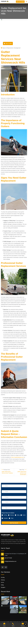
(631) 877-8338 (20, 1)
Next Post (22, 469)
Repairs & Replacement (8, 48)
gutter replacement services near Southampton (22, 473)
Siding (18, 515)
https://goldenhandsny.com (17, 457)
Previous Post (6, 469)
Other (12, 518)
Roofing (5, 515)
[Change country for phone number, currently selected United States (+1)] (3, 497)
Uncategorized (17, 48)
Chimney (12, 515)
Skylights (6, 518)
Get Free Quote (14, 523)
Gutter (24, 515)
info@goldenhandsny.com (10, 561)
